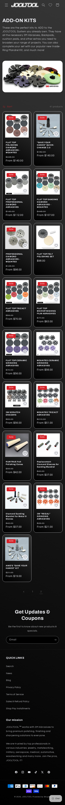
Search (10, 666)
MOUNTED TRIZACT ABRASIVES (47, 413)
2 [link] (41, 591)
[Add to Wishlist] (25, 134)
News (9, 673)
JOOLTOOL (27, 797)
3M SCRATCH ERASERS (13, 413)
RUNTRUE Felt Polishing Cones (14, 463)
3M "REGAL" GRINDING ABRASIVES (43, 516)
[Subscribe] (55, 639)
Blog (8, 680)
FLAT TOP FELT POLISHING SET (45, 255)
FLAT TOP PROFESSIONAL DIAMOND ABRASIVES (14, 203)
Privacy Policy (13, 687)
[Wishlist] (50, 5)
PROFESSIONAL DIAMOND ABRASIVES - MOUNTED (14, 258)
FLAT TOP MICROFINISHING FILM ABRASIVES (46, 311)
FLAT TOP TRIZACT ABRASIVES (16, 309)
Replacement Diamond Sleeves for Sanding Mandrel (48, 464)
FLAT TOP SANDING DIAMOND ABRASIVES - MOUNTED (47, 203)
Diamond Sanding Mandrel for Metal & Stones (16, 516)
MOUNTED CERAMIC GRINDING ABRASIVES (48, 363)
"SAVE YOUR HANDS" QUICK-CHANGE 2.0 (45, 145)
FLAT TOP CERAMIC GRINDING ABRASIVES (16, 363)
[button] (6, 5)
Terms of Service (15, 694)
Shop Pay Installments (18, 708)
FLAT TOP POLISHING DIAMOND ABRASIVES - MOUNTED (13, 147)
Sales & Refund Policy (17, 701)
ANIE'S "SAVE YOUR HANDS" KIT (16, 566)
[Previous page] (23, 591)
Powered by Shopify (41, 797)
